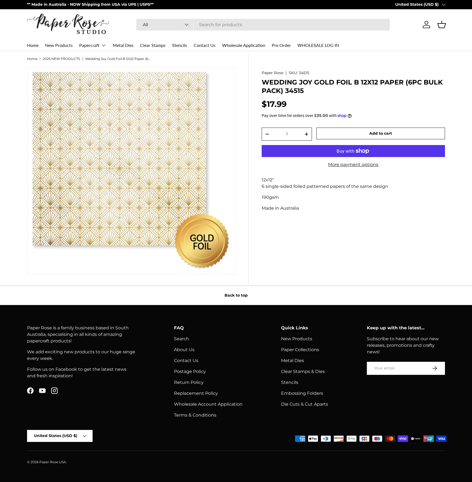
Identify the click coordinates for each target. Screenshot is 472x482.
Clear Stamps (153, 45)
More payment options (353, 164)
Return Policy (188, 382)
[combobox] (263, 25)
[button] (442, 25)
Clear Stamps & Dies (303, 371)
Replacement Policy (196, 393)
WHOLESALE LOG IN (318, 45)
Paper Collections (300, 349)
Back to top (236, 295)
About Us (184, 349)
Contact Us (205, 45)
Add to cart (380, 133)
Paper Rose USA (52, 462)
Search (181, 338)
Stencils (179, 45)
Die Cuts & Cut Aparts (304, 404)
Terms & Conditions (195, 415)
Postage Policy (190, 371)
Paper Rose (272, 72)
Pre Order (281, 45)
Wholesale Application (243, 45)
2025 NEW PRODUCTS (61, 59)
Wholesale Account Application (208, 404)
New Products (59, 45)
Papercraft (89, 45)
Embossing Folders (302, 393)
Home (33, 45)
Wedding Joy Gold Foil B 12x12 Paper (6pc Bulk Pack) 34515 (118, 59)
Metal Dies (123, 45)
